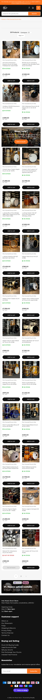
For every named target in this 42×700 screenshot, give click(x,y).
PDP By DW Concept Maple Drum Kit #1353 (9, 383)
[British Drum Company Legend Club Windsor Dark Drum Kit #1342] (31, 49)
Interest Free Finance (9, 655)
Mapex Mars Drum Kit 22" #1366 (30, 257)
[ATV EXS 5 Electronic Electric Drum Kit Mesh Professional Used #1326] (11, 49)
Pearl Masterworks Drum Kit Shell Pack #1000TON (10, 467)
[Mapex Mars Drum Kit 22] (31, 243)
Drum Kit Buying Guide (10, 645)
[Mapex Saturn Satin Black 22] (11, 327)
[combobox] (21, 14)
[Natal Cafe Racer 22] (31, 327)
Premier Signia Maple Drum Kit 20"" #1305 (9, 509)
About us (4, 621)
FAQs (3, 626)
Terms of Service (7, 633)
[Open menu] (38, 8)
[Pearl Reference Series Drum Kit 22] (31, 453)
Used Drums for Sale (8, 647)
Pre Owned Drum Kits (14, 19)
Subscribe (33, 671)
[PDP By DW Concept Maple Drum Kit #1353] (11, 369)
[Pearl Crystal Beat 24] (31, 369)
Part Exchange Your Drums (11, 652)
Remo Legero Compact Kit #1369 (30, 509)
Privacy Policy (6, 630)
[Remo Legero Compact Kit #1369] (31, 496)
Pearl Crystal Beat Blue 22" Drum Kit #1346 (11, 425)
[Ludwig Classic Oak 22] (31, 199)
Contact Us (5, 635)
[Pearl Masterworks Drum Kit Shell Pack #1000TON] (11, 453)
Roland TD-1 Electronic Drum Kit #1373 (10, 551)
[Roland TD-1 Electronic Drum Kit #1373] (11, 538)
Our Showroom (7, 623)
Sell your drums (7, 650)
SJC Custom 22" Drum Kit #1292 (30, 551)
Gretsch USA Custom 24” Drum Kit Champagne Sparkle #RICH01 (30, 171)
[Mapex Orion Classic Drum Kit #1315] (11, 285)
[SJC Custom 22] (31, 538)
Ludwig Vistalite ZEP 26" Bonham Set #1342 (10, 257)
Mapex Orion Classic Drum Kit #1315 (11, 299)
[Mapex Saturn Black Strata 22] (31, 285)
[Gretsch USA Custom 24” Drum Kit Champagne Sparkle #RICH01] (31, 156)
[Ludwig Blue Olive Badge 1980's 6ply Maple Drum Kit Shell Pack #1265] (11, 199)
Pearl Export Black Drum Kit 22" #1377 (30, 425)
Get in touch (21, 142)
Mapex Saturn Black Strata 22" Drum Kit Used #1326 (30, 299)
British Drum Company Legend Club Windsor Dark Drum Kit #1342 (30, 64)
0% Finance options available (18, 587)
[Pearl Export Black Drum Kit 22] (31, 411)
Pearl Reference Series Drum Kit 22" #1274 (29, 467)
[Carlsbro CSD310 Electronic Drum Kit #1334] (11, 93)
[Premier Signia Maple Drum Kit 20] (11, 496)
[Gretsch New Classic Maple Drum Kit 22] (11, 156)
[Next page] (26, 576)
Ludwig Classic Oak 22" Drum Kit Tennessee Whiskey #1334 (29, 214)
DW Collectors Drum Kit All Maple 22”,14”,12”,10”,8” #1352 (30, 107)
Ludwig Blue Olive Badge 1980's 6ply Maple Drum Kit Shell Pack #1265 (11, 214)
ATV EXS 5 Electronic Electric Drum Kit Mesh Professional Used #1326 (10, 64)
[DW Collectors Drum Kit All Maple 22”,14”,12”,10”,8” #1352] (31, 93)
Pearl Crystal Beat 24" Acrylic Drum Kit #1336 (29, 383)
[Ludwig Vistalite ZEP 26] (11, 243)
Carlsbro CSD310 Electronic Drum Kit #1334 (11, 107)
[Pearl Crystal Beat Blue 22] (11, 411)
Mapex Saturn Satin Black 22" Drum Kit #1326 (11, 341)
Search (34, 14)
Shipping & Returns (8, 628)
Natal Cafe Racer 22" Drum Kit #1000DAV (30, 341)
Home (3, 19)
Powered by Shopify (29, 697)
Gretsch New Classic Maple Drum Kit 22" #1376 (11, 170)
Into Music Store (17, 697)
